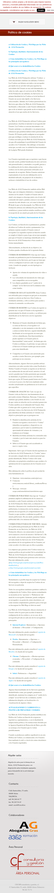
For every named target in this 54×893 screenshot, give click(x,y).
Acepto (41, 10)
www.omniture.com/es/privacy (31, 478)
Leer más (50, 10)
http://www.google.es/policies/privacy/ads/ (25, 568)
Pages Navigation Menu (28, 22)
